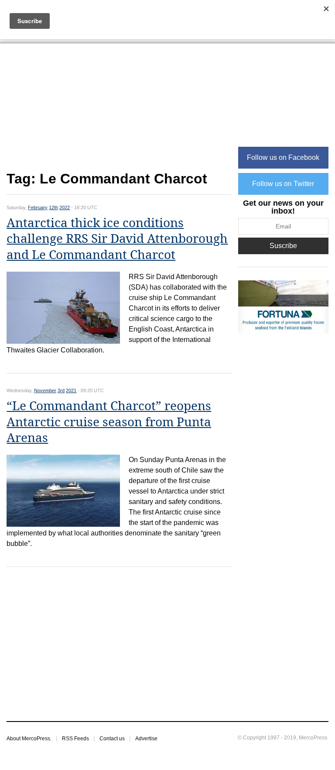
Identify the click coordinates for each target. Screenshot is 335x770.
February (38, 207)
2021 (71, 390)
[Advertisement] (119, 112)
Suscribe (283, 245)
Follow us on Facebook (283, 157)
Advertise (146, 738)
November (45, 390)
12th (53, 207)
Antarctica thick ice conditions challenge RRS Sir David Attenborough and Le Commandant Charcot (117, 238)
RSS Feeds (75, 738)
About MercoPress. (29, 738)
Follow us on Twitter (283, 183)
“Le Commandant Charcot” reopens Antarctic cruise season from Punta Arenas (109, 421)
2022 (64, 207)
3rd (61, 390)
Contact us (112, 738)
